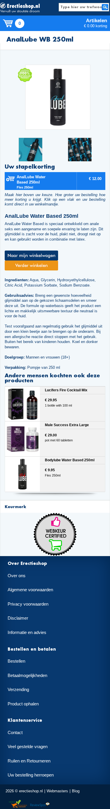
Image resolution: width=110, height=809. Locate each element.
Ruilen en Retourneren (29, 761)
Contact (15, 732)
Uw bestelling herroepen (31, 775)
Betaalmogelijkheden (27, 675)
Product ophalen (23, 704)
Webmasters (57, 791)
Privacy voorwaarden (28, 604)
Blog (75, 791)
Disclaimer (18, 618)
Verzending (18, 689)
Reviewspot (40, 804)
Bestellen (16, 661)
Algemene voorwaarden (30, 589)
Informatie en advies (27, 632)
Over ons (17, 575)
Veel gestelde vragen (28, 746)
